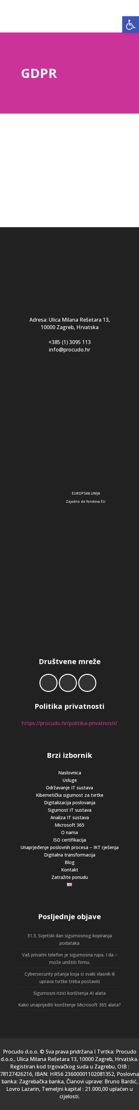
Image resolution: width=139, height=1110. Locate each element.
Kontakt (69, 870)
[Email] (89, 683)
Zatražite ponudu (69, 877)
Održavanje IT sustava (69, 787)
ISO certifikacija (69, 840)
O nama (69, 832)
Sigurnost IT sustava (69, 810)
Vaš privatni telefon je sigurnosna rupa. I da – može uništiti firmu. (69, 958)
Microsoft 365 (69, 825)
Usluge (69, 780)
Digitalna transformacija (69, 855)
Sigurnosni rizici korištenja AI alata (69, 993)
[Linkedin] (69, 683)
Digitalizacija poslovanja (69, 802)
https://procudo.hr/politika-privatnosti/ (69, 723)
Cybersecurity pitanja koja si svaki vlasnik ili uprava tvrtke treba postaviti (70, 977)
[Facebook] (50, 683)
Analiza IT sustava (69, 817)
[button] (130, 24)
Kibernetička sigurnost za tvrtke (69, 795)
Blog (70, 862)
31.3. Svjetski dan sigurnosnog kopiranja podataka (69, 939)
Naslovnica (69, 773)
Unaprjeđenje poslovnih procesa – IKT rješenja (69, 847)
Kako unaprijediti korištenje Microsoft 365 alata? (69, 1005)
